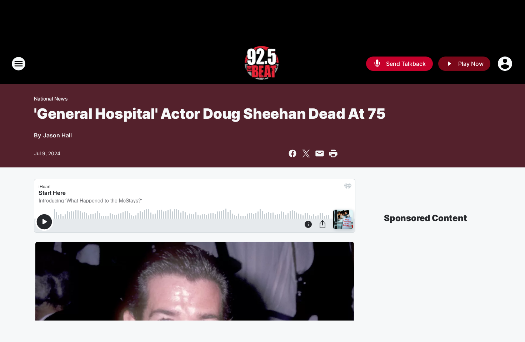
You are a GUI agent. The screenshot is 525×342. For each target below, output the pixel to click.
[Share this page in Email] (320, 153)
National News (51, 99)
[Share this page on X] (306, 153)
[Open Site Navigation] (18, 64)
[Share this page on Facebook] (293, 153)
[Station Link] (263, 63)
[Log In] (506, 64)
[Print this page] (333, 153)
